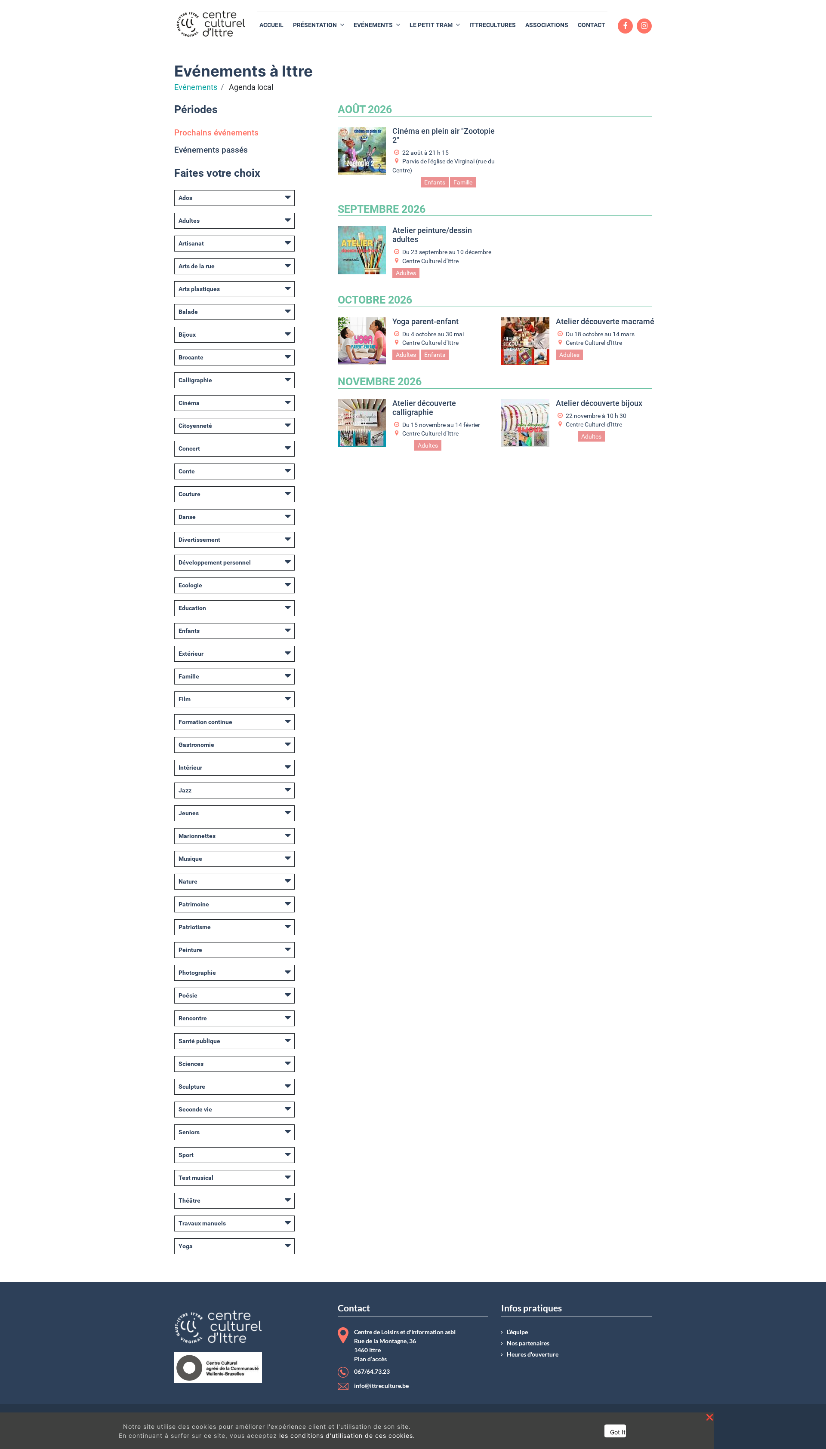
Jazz (185, 790)
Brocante (191, 357)
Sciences (191, 1063)
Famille (189, 676)
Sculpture (192, 1086)
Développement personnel (215, 562)
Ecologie (190, 585)
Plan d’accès (370, 1359)
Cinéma (189, 402)
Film (185, 699)
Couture (189, 494)
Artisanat (191, 243)
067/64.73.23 (372, 1371)
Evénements (195, 87)
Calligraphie (195, 380)
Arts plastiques (199, 289)
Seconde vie (195, 1109)
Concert (189, 448)
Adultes (189, 220)
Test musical (196, 1177)
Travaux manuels (202, 1223)
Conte (187, 471)
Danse (187, 516)
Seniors (189, 1132)
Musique (190, 858)
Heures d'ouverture (532, 1354)
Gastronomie (196, 744)
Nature (188, 881)
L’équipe (517, 1332)
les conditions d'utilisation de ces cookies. (347, 1435)
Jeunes (189, 813)
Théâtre (189, 1200)
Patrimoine (194, 904)
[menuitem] (271, 25)
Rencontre (193, 1018)
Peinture (190, 949)
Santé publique (199, 1041)
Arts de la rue (197, 266)
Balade (188, 311)
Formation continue (205, 721)
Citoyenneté (195, 425)
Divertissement (199, 539)
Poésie (188, 995)
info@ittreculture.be (381, 1385)
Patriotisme (195, 927)
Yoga (186, 1246)
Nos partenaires (528, 1343)
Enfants (189, 630)
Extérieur (191, 653)
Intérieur (190, 767)
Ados (185, 197)
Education (192, 608)
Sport (186, 1154)
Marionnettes (197, 835)
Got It (618, 1432)
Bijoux (187, 334)
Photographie (197, 972)
